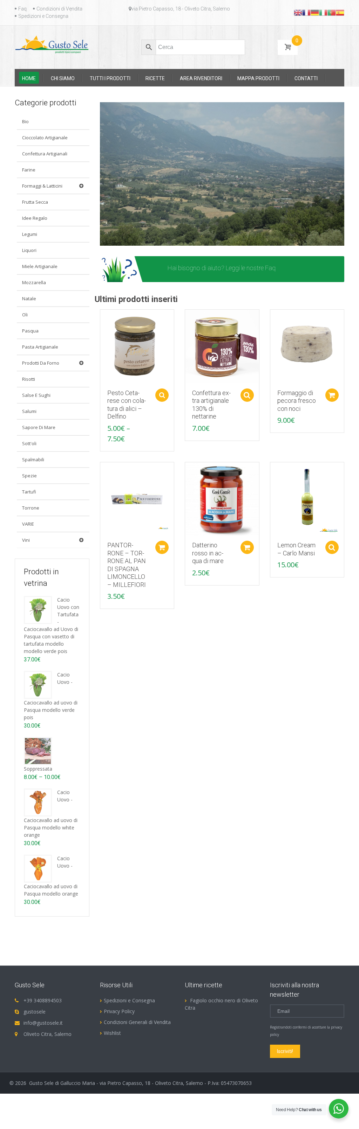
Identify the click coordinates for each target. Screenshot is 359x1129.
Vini (26, 540)
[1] (105, 239)
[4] (125, 239)
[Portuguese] (331, 12)
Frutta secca (35, 202)
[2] (112, 239)
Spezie (29, 475)
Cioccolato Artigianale (45, 137)
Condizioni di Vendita (59, 9)
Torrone (30, 508)
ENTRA (300, 269)
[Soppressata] (38, 750)
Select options (162, 395)
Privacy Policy (119, 1011)
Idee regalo (34, 218)
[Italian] (323, 12)
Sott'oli (29, 443)
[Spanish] (340, 12)
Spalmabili (33, 459)
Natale (29, 298)
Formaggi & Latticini (42, 186)
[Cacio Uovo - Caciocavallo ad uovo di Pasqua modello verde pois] (38, 684)
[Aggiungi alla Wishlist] (102, 330)
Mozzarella (34, 282)
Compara (102, 318)
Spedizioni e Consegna (43, 16)
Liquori (29, 250)
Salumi (29, 411)
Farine (28, 170)
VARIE (28, 524)
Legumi (29, 234)
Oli (25, 314)
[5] (132, 239)
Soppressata (38, 768)
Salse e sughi (36, 395)
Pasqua (30, 331)
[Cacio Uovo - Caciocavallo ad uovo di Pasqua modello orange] (38, 868)
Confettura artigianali (44, 153)
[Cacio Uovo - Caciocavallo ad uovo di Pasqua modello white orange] (38, 802)
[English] (298, 12)
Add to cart (332, 395)
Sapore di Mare (38, 427)
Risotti (28, 379)
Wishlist (112, 1033)
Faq (22, 9)
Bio (25, 121)
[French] (306, 12)
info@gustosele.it (43, 1022)
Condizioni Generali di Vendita (137, 1022)
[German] (315, 12)
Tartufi (29, 492)
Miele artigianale (39, 266)
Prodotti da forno (40, 363)
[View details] (137, 346)
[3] (119, 239)
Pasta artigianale (40, 347)
